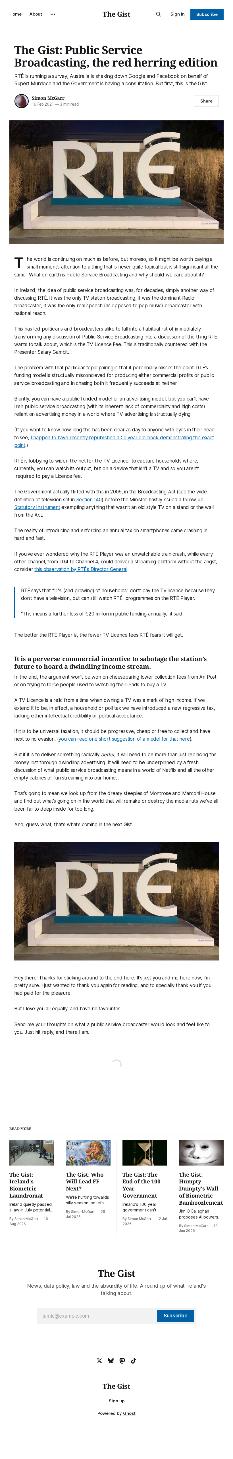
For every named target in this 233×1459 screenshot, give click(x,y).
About (36, 14)
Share (206, 101)
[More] (52, 14)
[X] (99, 1361)
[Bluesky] (111, 1361)
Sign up (116, 1400)
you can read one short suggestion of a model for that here (124, 739)
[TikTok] (133, 1361)
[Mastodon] (122, 1361)
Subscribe (207, 14)
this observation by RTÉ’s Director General (80, 569)
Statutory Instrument (37, 507)
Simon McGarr (48, 98)
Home (15, 14)
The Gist (116, 14)
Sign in (177, 14)
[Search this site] (158, 14)
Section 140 (89, 499)
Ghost (129, 1413)
